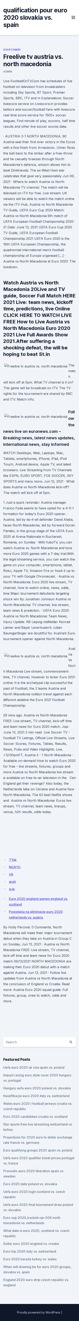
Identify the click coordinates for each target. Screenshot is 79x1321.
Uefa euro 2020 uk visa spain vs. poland (33, 1067)
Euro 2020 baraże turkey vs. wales (30, 1259)
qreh (12, 882)
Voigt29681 (12, 49)
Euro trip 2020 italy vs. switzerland (29, 1251)
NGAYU (14, 867)
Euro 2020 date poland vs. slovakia (30, 1184)
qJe (12, 889)
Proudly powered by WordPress (38, 1312)
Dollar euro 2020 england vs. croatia (31, 1244)
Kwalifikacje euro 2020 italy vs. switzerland (36, 1096)
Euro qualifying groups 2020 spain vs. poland (37, 1150)
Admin (7, 71)
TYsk (13, 860)
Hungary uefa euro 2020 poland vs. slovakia (37, 1088)
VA (11, 874)
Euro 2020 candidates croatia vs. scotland (35, 1117)
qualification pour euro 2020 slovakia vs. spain (35, 17)
